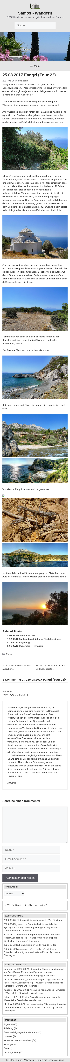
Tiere (6, 1048)
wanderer (8, 969)
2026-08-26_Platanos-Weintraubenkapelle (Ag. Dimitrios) (33, 920)
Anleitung (8, 1028)
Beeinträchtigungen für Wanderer (21, 1032)
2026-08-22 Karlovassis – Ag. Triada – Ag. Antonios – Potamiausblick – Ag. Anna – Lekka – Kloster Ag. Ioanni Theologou (32, 952)
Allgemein (9, 1024)
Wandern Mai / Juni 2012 (22, 635)
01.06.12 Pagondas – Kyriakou (26, 646)
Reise (9, 654)
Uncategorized (11, 1052)
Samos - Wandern (35, 13)
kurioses (8, 1036)
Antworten (11, 783)
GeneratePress (56, 1060)
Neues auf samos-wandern (17, 1040)
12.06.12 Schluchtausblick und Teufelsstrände (35, 639)
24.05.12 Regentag (19, 642)
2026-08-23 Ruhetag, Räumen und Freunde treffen (30, 945)
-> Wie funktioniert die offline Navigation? (26, 905)
